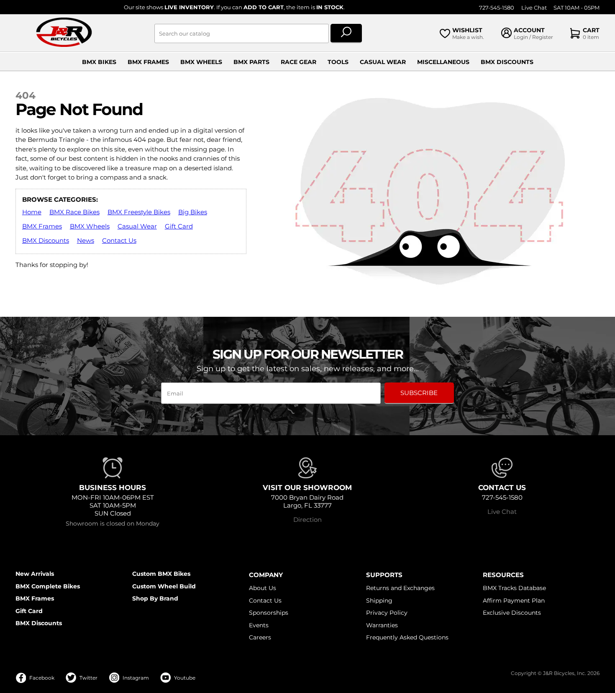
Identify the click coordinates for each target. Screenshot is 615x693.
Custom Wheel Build (164, 586)
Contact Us (119, 240)
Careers (260, 637)
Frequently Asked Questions (407, 637)
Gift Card (179, 226)
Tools (338, 62)
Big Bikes (192, 212)
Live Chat (534, 8)
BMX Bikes (99, 62)
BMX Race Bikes (74, 212)
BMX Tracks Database (514, 588)
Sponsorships (268, 612)
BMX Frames (148, 62)
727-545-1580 (496, 8)
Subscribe (419, 393)
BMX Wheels (201, 62)
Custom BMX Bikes (161, 573)
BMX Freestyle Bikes (139, 212)
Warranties (382, 625)
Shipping (379, 600)
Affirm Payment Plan (514, 600)
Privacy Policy (386, 612)
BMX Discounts (507, 62)
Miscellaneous (443, 62)
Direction (307, 520)
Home (31, 212)
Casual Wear (383, 62)
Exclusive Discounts (512, 612)
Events (259, 625)
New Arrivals (34, 573)
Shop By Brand (155, 598)
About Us (262, 588)
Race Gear (298, 62)
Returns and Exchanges (400, 588)
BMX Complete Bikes (47, 586)
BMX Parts (251, 62)
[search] (346, 33)
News (85, 240)
